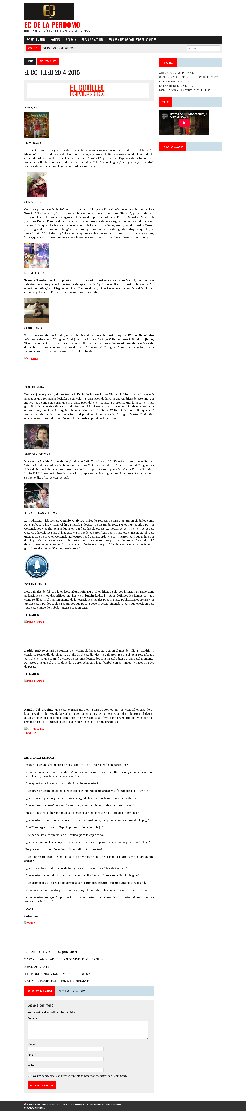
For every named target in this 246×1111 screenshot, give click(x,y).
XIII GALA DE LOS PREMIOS (176, 73)
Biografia (71, 40)
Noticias (55, 40)
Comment (34, 1018)
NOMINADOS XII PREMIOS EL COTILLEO (184, 90)
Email (31, 1055)
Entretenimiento (36, 40)
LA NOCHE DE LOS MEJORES (176, 86)
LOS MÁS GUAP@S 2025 (174, 81)
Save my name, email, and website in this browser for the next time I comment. (79, 1076)
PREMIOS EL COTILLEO (93, 40)
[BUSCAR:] (203, 48)
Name (31, 1044)
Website (32, 1065)
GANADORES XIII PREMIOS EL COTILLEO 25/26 (188, 77)
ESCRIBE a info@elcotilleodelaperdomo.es (132, 40)
